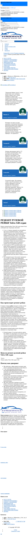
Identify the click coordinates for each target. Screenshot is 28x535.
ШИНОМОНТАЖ (8, 62)
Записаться (3, 30)
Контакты (7, 50)
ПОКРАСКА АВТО (4, 462)
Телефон (3, 10)
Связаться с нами (15, 531)
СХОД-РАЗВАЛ (3, 478)
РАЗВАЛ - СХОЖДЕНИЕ (10, 61)
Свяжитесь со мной (5, 14)
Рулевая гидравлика (19, 53)
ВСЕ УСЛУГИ (7, 58)
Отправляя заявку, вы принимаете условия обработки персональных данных (12, 12)
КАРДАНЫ (7, 66)
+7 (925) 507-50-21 (11, 77)
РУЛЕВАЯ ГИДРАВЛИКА (10, 59)
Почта (2, 24)
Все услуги (11, 53)
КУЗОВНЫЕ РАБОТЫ (9, 63)
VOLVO (6, 54)
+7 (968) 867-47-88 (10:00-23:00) (17, 78)
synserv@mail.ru (10, 80)
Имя (2, 22)
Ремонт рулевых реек (10, 46)
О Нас (15, 529)
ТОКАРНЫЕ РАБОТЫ (9, 67)
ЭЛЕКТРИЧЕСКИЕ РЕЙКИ (11, 69)
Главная (6, 53)
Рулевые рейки (3, 447)
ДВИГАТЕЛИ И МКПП (10, 65)
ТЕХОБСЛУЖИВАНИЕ (5, 493)
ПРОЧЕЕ (6, 70)
